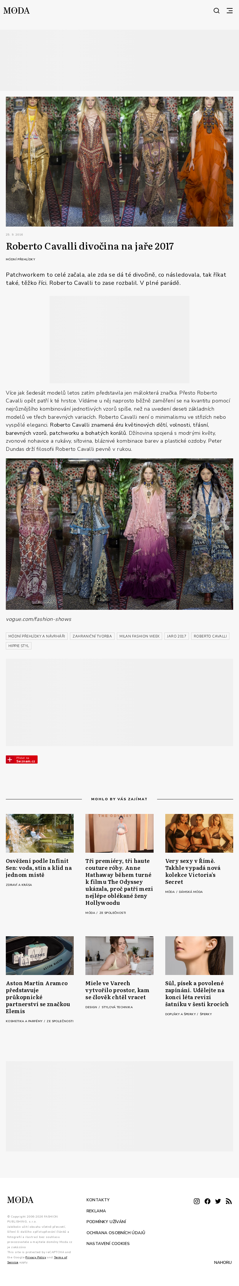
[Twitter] (218, 1202)
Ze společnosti (112, 913)
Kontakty (98, 1200)
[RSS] (229, 1202)
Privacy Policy (35, 1257)
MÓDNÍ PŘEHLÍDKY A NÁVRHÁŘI (36, 636)
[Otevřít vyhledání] (216, 10)
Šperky (206, 1014)
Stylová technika (117, 1007)
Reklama (96, 1210)
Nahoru (223, 1262)
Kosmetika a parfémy (24, 1021)
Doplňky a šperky (181, 1014)
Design (91, 1007)
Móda (90, 913)
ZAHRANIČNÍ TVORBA (92, 636)
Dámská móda (191, 892)
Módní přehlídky (20, 259)
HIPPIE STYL (18, 646)
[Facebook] (207, 1202)
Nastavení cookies (108, 1243)
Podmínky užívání (106, 1222)
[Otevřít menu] (230, 10)
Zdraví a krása (19, 885)
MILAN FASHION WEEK (139, 636)
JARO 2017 (176, 636)
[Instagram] (197, 1202)
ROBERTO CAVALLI (210, 636)
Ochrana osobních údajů (116, 1232)
